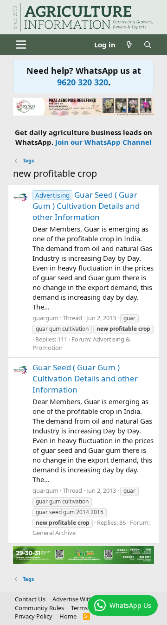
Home (68, 616)
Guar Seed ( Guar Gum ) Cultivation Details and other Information (86, 205)
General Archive (54, 532)
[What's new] (129, 44)
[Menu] (21, 44)
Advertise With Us (77, 599)
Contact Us (30, 599)
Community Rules (39, 608)
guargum (45, 318)
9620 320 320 (82, 82)
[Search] (148, 44)
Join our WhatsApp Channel (103, 142)
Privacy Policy (33, 616)
